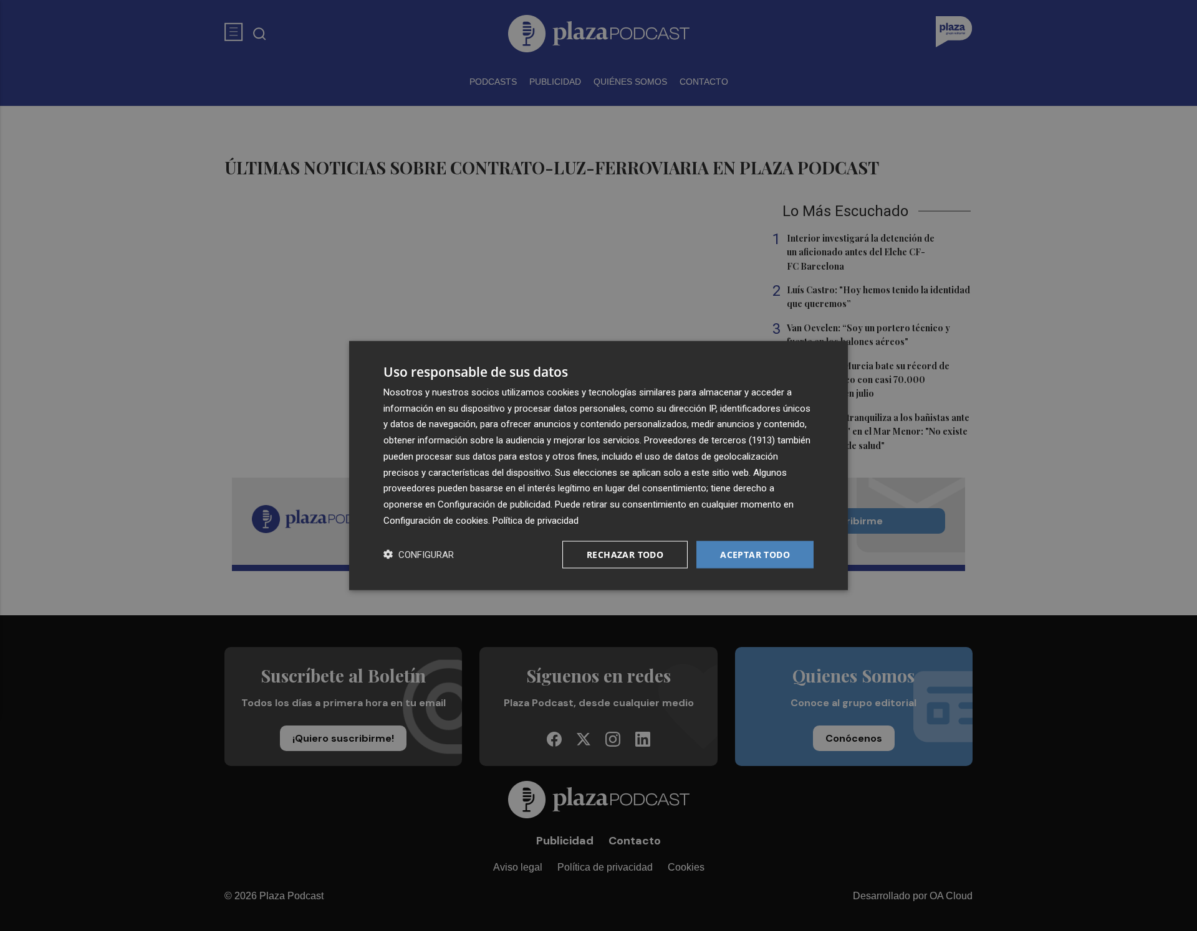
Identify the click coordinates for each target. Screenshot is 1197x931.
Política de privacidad (536, 520)
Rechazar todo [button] (625, 554)
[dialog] (598, 465)
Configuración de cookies (435, 520)
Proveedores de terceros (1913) (709, 440)
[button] (418, 554)
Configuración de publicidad (494, 504)
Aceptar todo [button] (755, 554)
